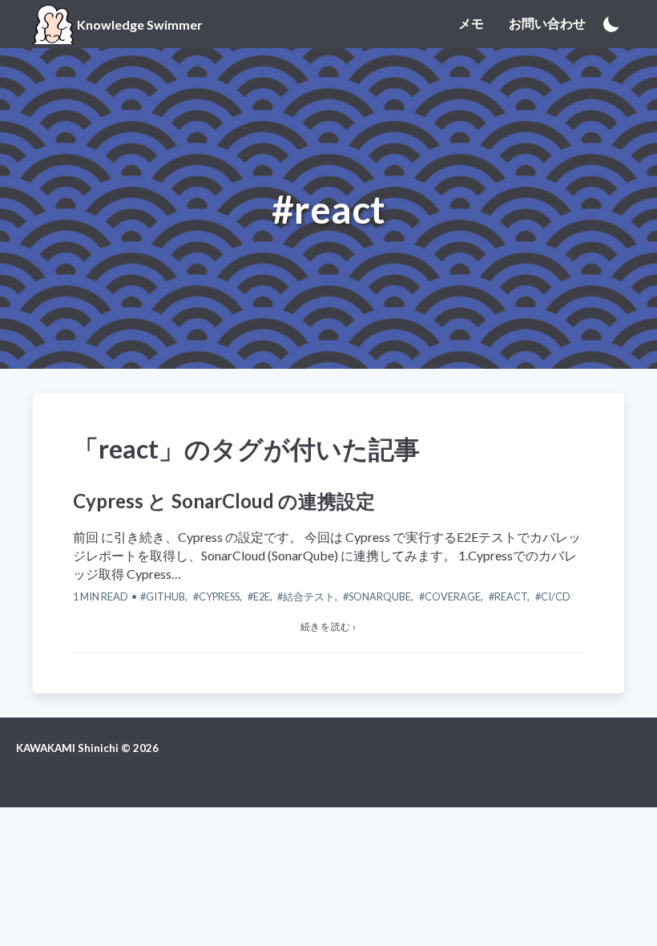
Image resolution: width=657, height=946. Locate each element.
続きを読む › (328, 627)
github (165, 596)
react (510, 596)
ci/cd (555, 596)
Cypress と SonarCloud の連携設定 (224, 500)
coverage (453, 596)
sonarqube (380, 596)
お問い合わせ (547, 22)
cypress (219, 596)
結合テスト (309, 596)
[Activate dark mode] (611, 24)
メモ (471, 22)
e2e (261, 596)
